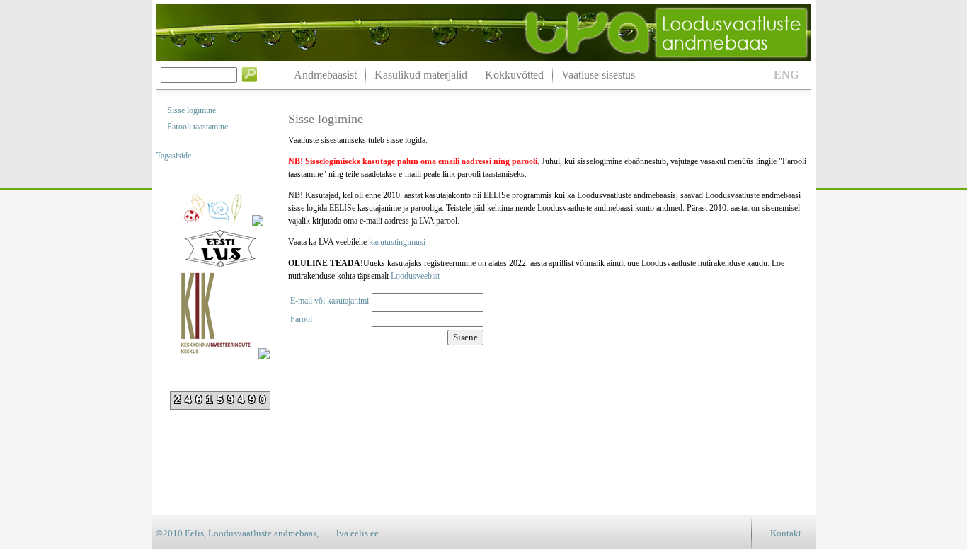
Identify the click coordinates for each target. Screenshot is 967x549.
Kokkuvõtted (514, 75)
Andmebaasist (325, 75)
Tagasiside (173, 156)
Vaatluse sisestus (598, 75)
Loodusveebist (415, 276)
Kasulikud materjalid (420, 75)
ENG (786, 75)
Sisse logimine (191, 110)
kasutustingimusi (397, 242)
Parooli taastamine (197, 127)
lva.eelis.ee (357, 533)
